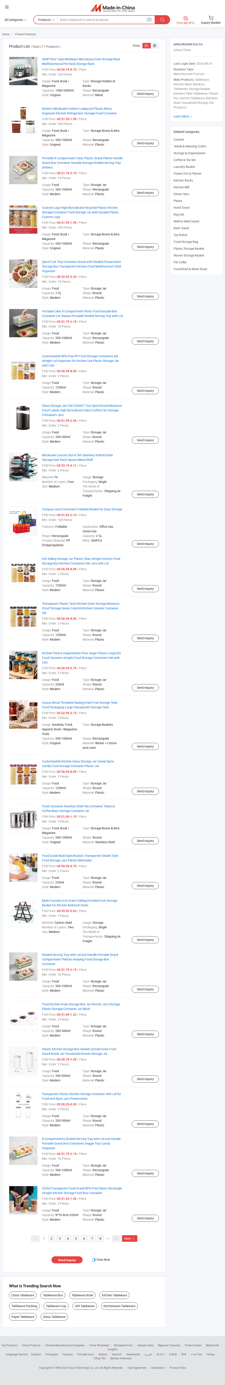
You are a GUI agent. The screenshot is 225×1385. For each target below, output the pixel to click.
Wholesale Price (123, 1345)
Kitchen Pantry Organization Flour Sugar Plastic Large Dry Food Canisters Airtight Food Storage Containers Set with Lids (81, 657)
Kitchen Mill (181, 187)
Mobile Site (212, 1345)
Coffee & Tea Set (185, 160)
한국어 (160, 1354)
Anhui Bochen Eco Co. (188, 44)
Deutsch (117, 1354)
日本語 (173, 1354)
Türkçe (210, 1354)
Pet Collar (180, 262)
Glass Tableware (54, 1317)
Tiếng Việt (99, 1358)
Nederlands (133, 1354)
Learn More (183, 116)
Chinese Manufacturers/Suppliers (65, 1345)
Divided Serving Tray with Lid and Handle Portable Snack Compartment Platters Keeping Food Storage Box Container (80, 959)
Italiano (102, 1354)
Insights (112, 1349)
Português (51, 1354)
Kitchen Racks (183, 180)
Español (36, 1354)
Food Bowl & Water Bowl (190, 269)
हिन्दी (183, 1354)
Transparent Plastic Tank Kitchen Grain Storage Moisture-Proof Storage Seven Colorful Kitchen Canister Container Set (81, 608)
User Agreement (137, 1367)
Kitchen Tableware (114, 1295)
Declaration (158, 1367)
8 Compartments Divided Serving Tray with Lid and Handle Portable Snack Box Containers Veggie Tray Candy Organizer (81, 1143)
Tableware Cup (56, 1306)
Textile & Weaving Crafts (190, 146)
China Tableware (22, 1295)
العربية (148, 1354)
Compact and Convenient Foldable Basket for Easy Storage (82, 509)
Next (129, 1238)
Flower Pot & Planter (187, 173)
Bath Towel (181, 228)
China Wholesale (99, 1345)
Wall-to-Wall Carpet (187, 221)
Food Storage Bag (186, 242)
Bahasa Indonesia (121, 1358)
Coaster (179, 139)
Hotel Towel (181, 207)
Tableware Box (53, 1295)
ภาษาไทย (196, 1354)
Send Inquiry (145, 94)
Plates (178, 201)
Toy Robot (180, 235)
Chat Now (103, 1259)
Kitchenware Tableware (119, 1306)
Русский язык (85, 1354)
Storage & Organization (189, 153)
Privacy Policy (177, 1367)
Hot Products (9, 1345)
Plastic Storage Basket (189, 248)
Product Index (193, 1345)
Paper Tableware (22, 1317)
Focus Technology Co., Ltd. (84, 1367)
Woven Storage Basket (189, 255)
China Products (31, 1345)
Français (67, 1354)
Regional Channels (169, 1345)
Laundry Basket (184, 167)
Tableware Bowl (82, 1295)
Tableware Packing (24, 1306)
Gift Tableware (85, 1306)
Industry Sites (145, 1345)
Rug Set (179, 214)
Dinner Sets (181, 194)
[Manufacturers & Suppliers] (113, 7)
